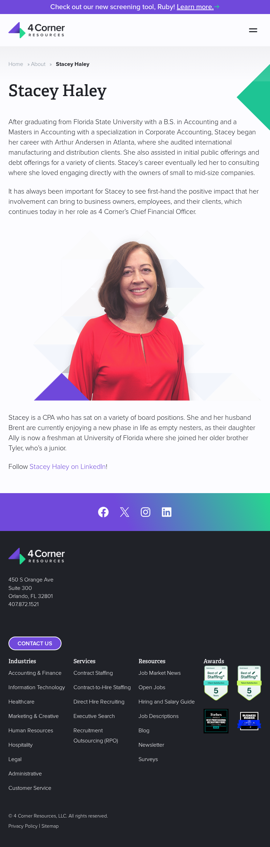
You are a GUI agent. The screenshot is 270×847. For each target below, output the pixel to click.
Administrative (25, 773)
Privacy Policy (23, 826)
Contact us (35, 643)
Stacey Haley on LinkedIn (68, 467)
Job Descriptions (159, 716)
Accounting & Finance (35, 673)
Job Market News (160, 673)
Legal (14, 759)
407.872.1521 (23, 604)
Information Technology (36, 687)
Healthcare (21, 701)
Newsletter (151, 744)
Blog (144, 730)
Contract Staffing (93, 673)
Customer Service (29, 788)
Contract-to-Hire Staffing (102, 687)
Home (15, 64)
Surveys (148, 759)
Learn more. (195, 7)
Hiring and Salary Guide (167, 701)
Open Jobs (152, 687)
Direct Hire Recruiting (98, 701)
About (38, 64)
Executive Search (94, 716)
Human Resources (30, 730)
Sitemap (50, 826)
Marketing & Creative (33, 716)
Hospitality (20, 744)
